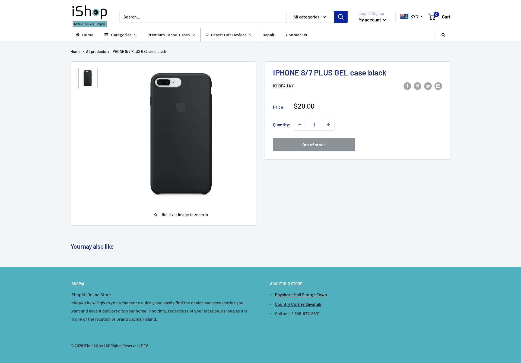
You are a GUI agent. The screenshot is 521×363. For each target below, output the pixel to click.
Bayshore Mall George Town (301, 294)
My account (370, 19)
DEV (144, 345)
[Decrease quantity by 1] (300, 124)
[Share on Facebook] (407, 85)
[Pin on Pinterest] (417, 85)
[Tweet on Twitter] (428, 85)
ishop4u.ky (283, 86)
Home (76, 51)
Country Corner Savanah (298, 304)
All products (96, 51)
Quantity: (282, 124)
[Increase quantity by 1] (328, 124)
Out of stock (314, 144)
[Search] (341, 17)
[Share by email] (438, 85)
